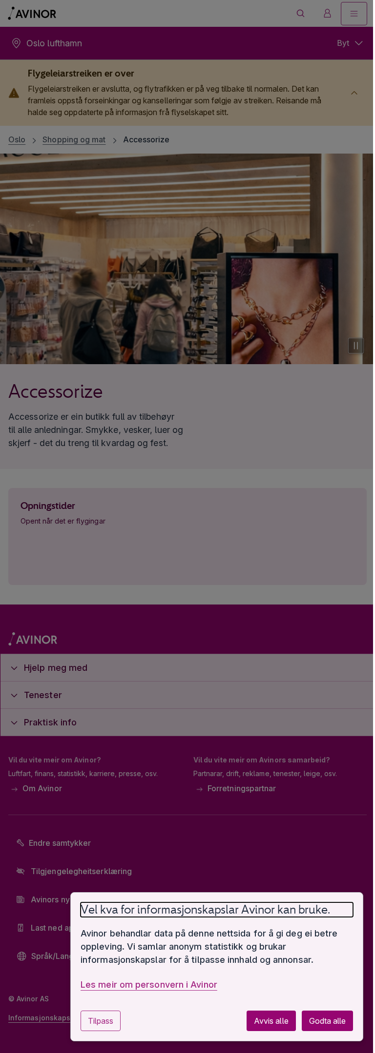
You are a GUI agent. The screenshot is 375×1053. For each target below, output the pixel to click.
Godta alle (320, 1021)
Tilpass (93, 1021)
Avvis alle (264, 1021)
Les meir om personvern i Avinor (141, 984)
